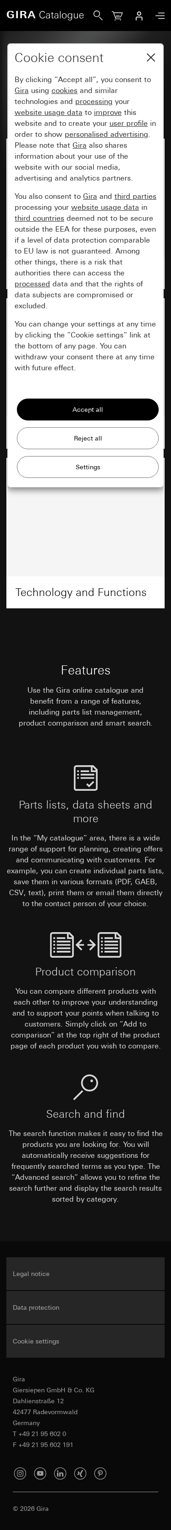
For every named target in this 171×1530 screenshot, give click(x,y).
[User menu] (139, 15)
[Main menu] (158, 15)
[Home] (49, 15)
